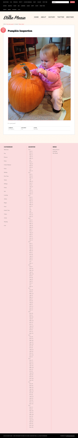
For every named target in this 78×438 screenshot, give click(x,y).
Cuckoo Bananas (7, 164)
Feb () (31, 153)
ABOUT (43, 17)
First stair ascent (9, 24)
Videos (5, 214)
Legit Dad (36, 129)
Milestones (6, 149)
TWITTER (60, 17)
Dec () (31, 170)
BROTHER (70, 17)
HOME (36, 17)
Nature (5, 180)
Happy (5, 202)
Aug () (31, 163)
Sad (5, 191)
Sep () (31, 165)
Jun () (31, 183)
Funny (5, 187)
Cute (22, 129)
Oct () (31, 167)
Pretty (5, 161)
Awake (5, 218)
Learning (6, 195)
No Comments (11, 129)
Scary (5, 206)
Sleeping (6, 221)
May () (31, 158)
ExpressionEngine (70, 435)
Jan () (30, 151)
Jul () (30, 162)
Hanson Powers (56, 149)
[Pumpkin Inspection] (20, 30)
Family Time (7, 210)
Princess (5, 157)
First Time (6, 176)
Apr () (31, 156)
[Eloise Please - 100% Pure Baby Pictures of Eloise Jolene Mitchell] (14, 19)
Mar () (31, 155)
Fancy (5, 168)
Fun (5, 153)
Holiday (5, 172)
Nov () (31, 192)
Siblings (5, 183)
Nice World (55, 153)
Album (5, 199)
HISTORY (51, 17)
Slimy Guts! (21, 24)
